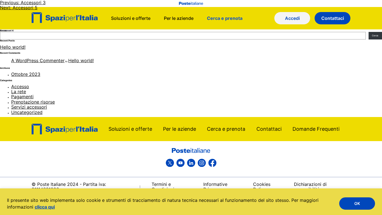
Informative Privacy (215, 187)
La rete (18, 91)
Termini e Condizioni (163, 187)
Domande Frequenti (316, 129)
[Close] (374, 196)
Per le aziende (179, 129)
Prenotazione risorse (33, 102)
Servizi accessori (29, 107)
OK (357, 203)
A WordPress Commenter (38, 60)
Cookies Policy (261, 187)
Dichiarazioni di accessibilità (310, 187)
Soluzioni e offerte (130, 129)
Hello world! (12, 47)
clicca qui (45, 207)
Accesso (20, 86)
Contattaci (269, 129)
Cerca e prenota (226, 129)
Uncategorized (27, 112)
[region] (191, 201)
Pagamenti (22, 96)
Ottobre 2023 (25, 74)
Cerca (375, 35)
